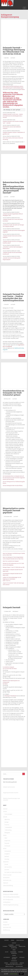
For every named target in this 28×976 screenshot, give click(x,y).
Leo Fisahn (13, 57)
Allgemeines (7, 819)
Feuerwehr (7, 843)
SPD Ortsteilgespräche (8, 899)
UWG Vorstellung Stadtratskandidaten (11, 897)
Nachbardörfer (6, 877)
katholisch (7, 856)
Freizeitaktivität (8, 827)
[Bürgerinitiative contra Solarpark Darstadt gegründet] (14, 499)
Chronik (6, 864)
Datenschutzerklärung (8, 885)
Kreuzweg (7, 859)
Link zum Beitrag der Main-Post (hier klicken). (13, 485)
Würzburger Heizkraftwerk (10, 695)
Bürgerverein (7, 840)
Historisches (5, 861)
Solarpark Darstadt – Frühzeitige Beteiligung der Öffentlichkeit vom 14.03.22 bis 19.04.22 (14, 50)
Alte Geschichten (8, 867)
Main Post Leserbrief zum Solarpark (11, 561)
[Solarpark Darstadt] (14, 598)
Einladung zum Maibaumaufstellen (10, 894)
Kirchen (4, 848)
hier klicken (22, 89)
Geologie (6, 822)
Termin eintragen (8, 814)
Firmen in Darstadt (7, 875)
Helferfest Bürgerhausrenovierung (10, 904)
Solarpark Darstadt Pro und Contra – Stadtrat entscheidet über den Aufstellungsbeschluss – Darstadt (13, 116)
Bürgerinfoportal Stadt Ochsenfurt (10, 792)
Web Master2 (15, 611)
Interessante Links (7, 880)
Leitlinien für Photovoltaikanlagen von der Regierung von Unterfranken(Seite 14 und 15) (12, 579)
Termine (5, 811)
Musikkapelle (7, 846)
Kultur (6, 838)
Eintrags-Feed (6, 924)
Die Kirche (7, 869)
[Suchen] (23, 774)
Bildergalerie (7, 832)
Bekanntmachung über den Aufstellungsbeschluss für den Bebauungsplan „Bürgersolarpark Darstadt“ (13, 187)
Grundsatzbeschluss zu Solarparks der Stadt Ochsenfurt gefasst (13, 392)
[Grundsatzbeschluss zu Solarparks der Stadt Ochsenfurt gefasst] (14, 375)
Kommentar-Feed (7, 927)
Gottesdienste (8, 851)
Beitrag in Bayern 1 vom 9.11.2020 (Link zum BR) (13, 567)
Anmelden (5, 922)
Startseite (5, 809)
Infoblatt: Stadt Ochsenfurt (9, 787)
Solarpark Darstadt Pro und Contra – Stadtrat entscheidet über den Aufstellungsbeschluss (13, 297)
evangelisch (7, 853)
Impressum (5, 883)
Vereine (4, 835)
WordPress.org (6, 930)
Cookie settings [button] (13, 973)
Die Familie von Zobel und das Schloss (13, 872)
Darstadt (5, 816)
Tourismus (7, 824)
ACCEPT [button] (21, 973)
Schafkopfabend (6, 902)
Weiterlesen (21, 147)
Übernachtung (8, 830)
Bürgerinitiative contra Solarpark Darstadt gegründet (13, 510)
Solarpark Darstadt (11, 607)
